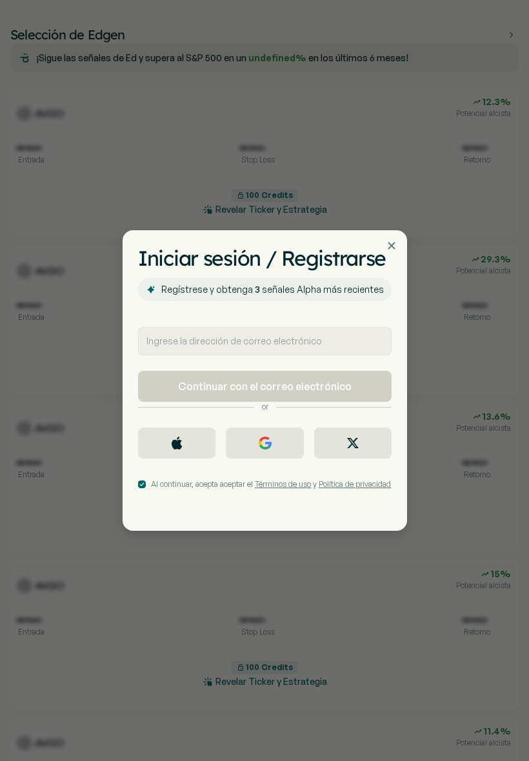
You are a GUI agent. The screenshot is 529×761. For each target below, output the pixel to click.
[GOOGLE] (264, 443)
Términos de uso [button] (283, 484)
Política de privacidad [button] (355, 484)
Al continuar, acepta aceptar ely (271, 484)
